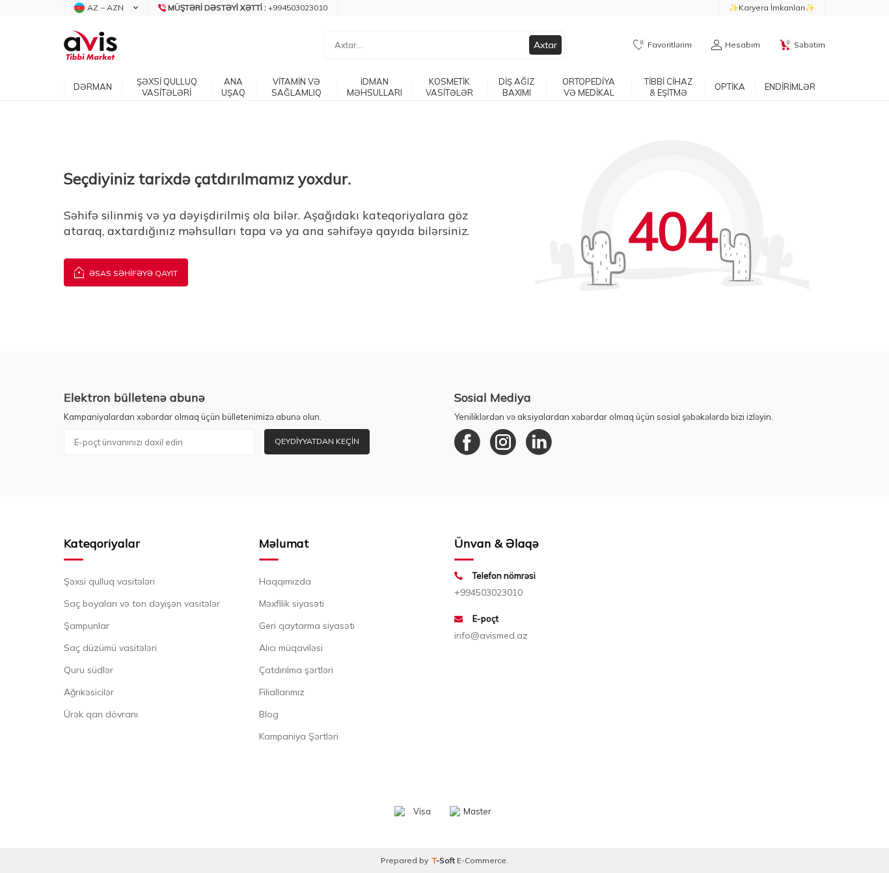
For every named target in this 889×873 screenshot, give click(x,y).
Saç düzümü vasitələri (110, 648)
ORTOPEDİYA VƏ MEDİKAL (588, 87)
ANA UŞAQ (233, 87)
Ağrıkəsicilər (89, 692)
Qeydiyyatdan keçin (317, 441)
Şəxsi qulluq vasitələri (109, 581)
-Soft (444, 860)
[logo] (90, 44)
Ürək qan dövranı (101, 714)
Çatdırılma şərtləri (296, 670)
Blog (269, 714)
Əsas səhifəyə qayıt (132, 273)
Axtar (545, 45)
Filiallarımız (282, 692)
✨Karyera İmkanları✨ (772, 7)
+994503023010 (488, 592)
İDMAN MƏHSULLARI (374, 87)
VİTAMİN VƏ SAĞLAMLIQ (296, 87)
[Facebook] (467, 442)
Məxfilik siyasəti (291, 603)
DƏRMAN (93, 86)
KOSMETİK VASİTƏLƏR (449, 87)
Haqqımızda (285, 581)
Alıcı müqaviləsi (291, 648)
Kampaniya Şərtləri (298, 736)
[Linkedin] (539, 442)
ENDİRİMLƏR (790, 86)
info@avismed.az (491, 635)
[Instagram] (503, 442)
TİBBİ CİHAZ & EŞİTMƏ (668, 87)
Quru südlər (88, 670)
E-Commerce (481, 860)
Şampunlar (86, 625)
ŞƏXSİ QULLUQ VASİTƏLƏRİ (167, 87)
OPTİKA (730, 86)
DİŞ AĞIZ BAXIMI (516, 87)
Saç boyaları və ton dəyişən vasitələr (142, 603)
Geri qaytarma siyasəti (307, 625)
